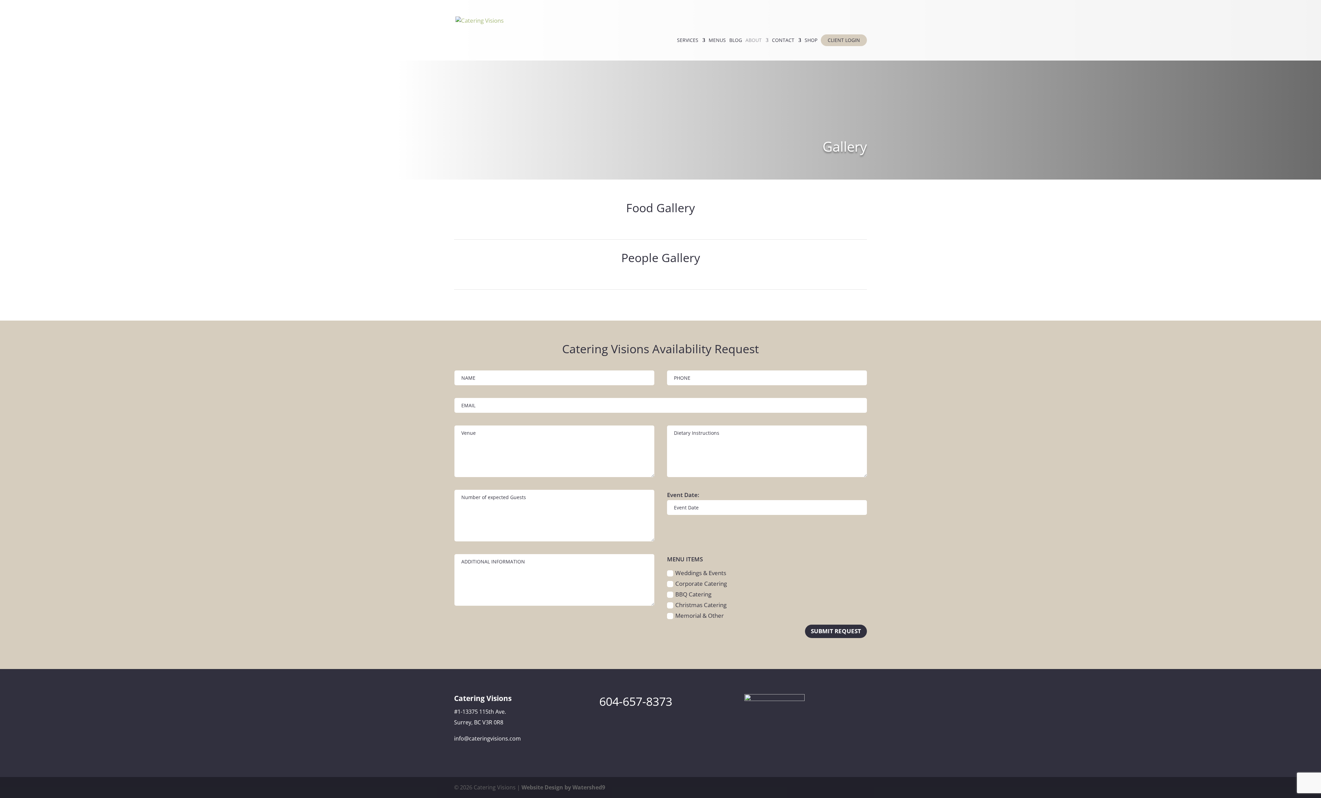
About (753, 40)
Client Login (844, 40)
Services (687, 40)
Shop (811, 40)
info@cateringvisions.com (487, 738)
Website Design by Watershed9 (563, 787)
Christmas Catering (701, 605)
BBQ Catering (693, 594)
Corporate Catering (701, 583)
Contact (783, 40)
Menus (717, 40)
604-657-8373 (635, 701)
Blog (735, 40)
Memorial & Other (699, 615)
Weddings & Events (700, 573)
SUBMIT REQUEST (836, 631)
